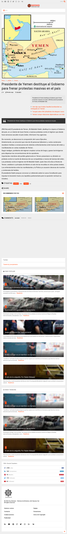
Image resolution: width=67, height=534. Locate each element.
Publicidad (7, 518)
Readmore (19, 293)
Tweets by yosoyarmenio (10, 264)
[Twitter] (13, 1)
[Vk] (22, 1)
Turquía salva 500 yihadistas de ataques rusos (48, 112)
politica (9, 80)
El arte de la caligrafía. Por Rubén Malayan (20, 377)
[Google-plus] (19, 1)
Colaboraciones (9, 514)
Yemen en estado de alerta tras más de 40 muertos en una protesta (49, 207)
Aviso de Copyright (39, 514)
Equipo (36, 508)
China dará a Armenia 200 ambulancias (18, 288)
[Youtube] (5, 1)
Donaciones (37, 511)
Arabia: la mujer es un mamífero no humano (20, 355)
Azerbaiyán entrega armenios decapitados (20, 310)
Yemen (16, 80)
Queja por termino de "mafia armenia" (18, 332)
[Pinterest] (8, 1)
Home (3, 80)
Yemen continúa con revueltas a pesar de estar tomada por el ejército (17, 207)
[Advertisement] (14, 105)
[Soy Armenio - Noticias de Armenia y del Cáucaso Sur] (33, 6)
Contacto (7, 511)
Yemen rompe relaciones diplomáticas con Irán (48, 114)
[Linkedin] (2, 1)
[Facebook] (10, 1)
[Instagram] (16, 1)
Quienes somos (9, 508)
